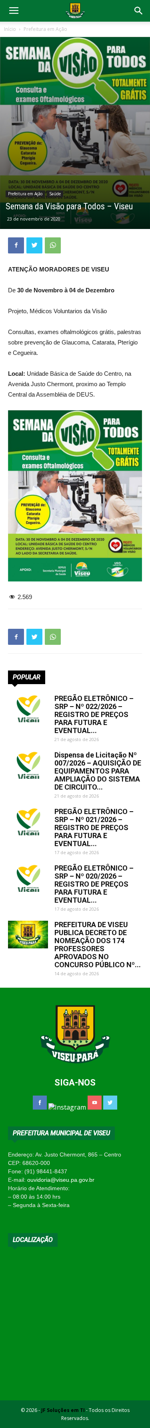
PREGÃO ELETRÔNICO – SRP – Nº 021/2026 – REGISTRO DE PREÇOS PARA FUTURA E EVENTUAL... (94, 827)
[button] (139, 11)
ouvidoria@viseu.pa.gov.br (60, 1180)
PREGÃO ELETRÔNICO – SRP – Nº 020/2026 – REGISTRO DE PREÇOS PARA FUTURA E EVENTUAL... (94, 884)
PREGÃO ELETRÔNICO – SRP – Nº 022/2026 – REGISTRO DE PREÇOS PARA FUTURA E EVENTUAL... (94, 714)
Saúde (55, 193)
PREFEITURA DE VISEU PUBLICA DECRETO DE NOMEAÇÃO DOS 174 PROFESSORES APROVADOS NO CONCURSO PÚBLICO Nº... (97, 944)
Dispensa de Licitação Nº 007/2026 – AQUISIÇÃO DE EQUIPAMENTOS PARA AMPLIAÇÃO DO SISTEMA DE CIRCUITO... (97, 771)
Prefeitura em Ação (45, 29)
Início (10, 29)
